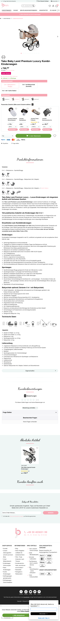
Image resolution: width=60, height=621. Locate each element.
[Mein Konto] (53, 5)
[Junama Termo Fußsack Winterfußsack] (36, 112)
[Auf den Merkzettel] (16, 109)
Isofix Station (44, 188)
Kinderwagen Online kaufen (7, 564)
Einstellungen (7, 617)
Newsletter (18, 570)
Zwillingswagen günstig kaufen (7, 577)
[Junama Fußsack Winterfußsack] (13, 112)
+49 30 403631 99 (37, 532)
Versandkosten (26, 597)
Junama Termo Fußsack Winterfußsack (35, 119)
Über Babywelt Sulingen (43, 1)
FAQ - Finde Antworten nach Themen (19, 559)
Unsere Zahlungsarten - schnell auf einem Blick (8, 554)
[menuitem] (34, 6)
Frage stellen (15, 143)
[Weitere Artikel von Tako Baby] (3, 57)
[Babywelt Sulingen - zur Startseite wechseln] (9, 5)
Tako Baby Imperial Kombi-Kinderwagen (28, 468)
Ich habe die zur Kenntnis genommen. (19, 516)
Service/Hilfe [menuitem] (55, 1)
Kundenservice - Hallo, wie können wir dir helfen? (20, 565)
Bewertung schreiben (29, 408)
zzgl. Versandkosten (10, 70)
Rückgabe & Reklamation (18, 573)
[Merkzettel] (49, 5)
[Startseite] (0, 18)
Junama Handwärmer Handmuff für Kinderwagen (22, 119)
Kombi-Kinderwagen (7, 573)
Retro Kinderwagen (7, 569)
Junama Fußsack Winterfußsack (12, 119)
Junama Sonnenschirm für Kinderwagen (47, 119)
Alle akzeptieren (19, 615)
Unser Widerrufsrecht (7, 560)
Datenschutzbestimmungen (16, 516)
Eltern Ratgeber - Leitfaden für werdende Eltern (20, 553)
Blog (16, 548)
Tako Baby (24, 465)
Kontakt (5, 548)
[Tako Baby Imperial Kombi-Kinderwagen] (30, 455)
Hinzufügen (13, 129)
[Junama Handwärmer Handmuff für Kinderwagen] (24, 112)
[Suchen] (33, 6)
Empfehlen (5, 143)
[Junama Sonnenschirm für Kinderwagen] (47, 112)
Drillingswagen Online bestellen (7, 581)
